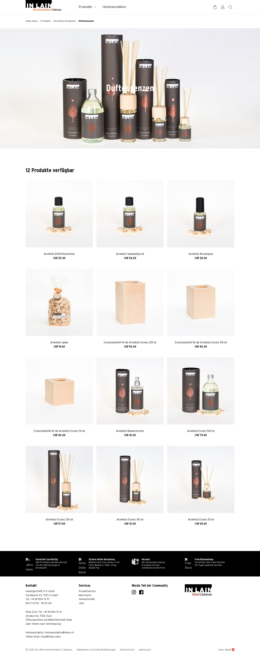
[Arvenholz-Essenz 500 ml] (200, 390)
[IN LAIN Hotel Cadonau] (198, 590)
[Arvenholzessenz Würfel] (130, 302)
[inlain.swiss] (43, 5)
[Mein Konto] (223, 7)
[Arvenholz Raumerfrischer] (130, 390)
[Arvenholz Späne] (59, 302)
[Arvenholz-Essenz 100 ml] (130, 479)
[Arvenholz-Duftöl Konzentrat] (59, 213)
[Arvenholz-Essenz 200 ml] (59, 479)
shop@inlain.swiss (51, 636)
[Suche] (230, 7)
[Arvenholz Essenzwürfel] (200, 302)
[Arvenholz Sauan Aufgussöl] (130, 213)
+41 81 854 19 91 (39, 599)
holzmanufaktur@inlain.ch (59, 632)
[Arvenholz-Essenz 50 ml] (200, 479)
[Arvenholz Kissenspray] (200, 213)
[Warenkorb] (215, 7)
